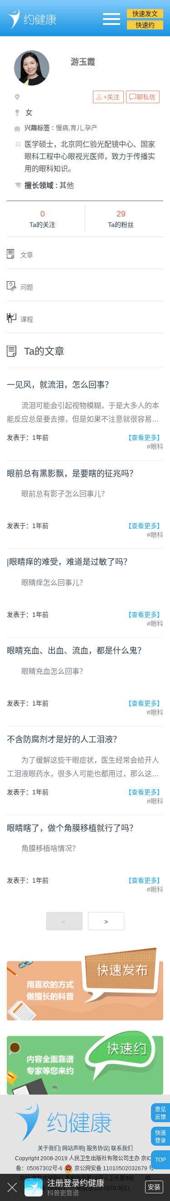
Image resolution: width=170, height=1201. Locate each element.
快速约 (145, 25)
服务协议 (97, 1148)
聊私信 (145, 97)
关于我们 (48, 1148)
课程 (26, 319)
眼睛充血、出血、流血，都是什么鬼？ (76, 650)
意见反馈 (160, 1112)
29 (121, 213)
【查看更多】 (144, 437)
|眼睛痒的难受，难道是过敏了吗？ (69, 562)
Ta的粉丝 (121, 224)
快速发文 (145, 13)
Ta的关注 (42, 224)
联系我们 (122, 1148)
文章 (26, 255)
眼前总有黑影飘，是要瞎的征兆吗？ (72, 473)
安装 (154, 1187)
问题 (26, 287)
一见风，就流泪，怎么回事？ (60, 384)
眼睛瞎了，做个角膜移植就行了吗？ (72, 828)
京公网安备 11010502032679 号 (113, 1168)
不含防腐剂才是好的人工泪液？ (64, 739)
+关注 (111, 97)
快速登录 (160, 1136)
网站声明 (73, 1148)
